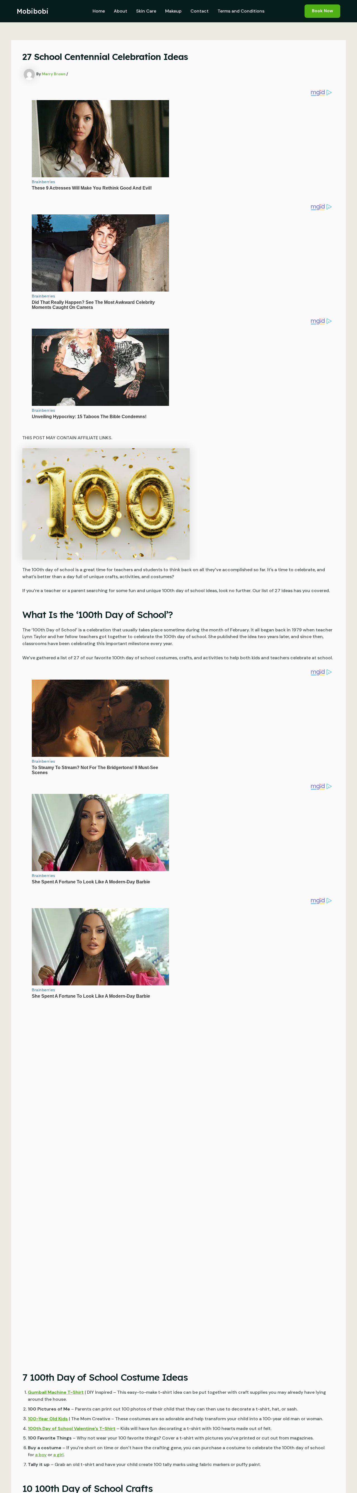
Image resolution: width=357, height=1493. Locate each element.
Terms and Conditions (241, 11)
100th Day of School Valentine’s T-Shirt (71, 1428)
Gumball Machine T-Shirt (56, 1392)
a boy (41, 1455)
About (120, 11)
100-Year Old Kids (48, 1419)
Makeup (173, 11)
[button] (322, 11)
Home (99, 11)
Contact (199, 11)
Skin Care (146, 11)
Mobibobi (33, 11)
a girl (58, 1455)
